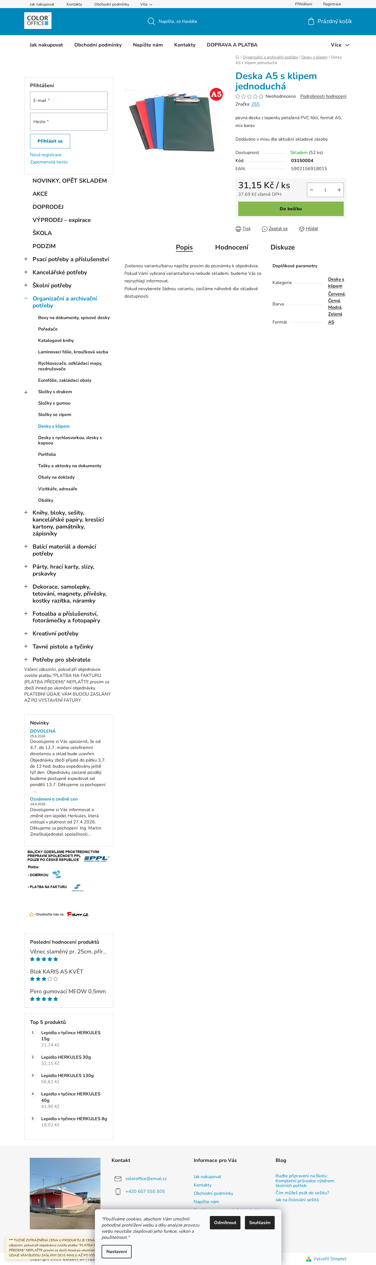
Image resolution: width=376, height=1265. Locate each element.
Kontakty (74, 4)
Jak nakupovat (42, 4)
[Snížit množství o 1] (311, 190)
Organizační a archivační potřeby (65, 302)
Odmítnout (225, 1223)
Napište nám (206, 1202)
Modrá (334, 307)
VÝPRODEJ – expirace (62, 220)
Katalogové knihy (56, 340)
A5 (331, 322)
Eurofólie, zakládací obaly (64, 380)
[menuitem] (46, 44)
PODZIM (44, 246)
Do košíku (291, 209)
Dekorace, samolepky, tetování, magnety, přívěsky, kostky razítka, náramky (70, 594)
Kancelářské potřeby (60, 272)
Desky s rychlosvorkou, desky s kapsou (70, 440)
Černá (334, 301)
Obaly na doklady (56, 477)
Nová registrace (46, 155)
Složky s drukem (55, 392)
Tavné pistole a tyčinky (63, 646)
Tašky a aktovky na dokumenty (69, 466)
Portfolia (47, 454)
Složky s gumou (54, 403)
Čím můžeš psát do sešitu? (302, 1193)
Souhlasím (260, 1223)
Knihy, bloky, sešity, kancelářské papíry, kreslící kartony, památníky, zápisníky (68, 523)
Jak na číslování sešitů (297, 1200)
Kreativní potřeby (55, 633)
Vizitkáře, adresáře (57, 489)
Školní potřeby (52, 285)
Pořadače (48, 329)
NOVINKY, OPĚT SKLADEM (70, 181)
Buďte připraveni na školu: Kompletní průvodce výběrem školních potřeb (305, 1181)
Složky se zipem (54, 415)
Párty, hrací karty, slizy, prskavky (63, 570)
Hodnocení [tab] (231, 247)
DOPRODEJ (48, 207)
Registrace (332, 4)
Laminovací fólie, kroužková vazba (73, 352)
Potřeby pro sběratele (61, 660)
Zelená (335, 314)
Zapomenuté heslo (49, 162)
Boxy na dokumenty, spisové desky (74, 318)
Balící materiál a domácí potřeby (64, 550)
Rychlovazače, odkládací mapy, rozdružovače (70, 366)
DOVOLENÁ (43, 731)
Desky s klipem (54, 426)
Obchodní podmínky (111, 4)
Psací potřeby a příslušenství (71, 259)
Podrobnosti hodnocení (323, 96)
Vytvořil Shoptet (329, 1259)
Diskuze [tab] (283, 247)
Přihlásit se (50, 141)
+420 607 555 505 (145, 1191)
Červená (336, 294)
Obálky (45, 500)
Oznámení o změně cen (54, 799)
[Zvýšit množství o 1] (339, 190)
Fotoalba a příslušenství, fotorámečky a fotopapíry (66, 617)
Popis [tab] (184, 247)
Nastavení (116, 1252)
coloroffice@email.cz (146, 1179)
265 (255, 104)
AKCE (40, 194)
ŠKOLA (42, 233)
